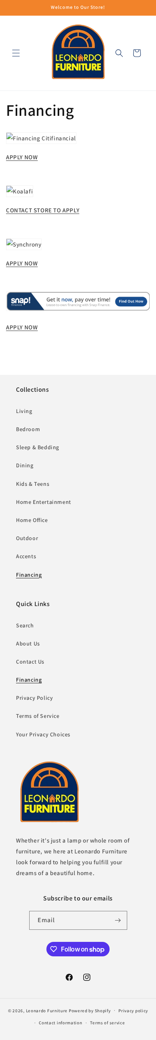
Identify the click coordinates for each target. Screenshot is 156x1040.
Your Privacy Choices (43, 734)
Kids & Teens (32, 483)
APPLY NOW (22, 157)
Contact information (60, 1023)
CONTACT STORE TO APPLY (42, 210)
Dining (25, 465)
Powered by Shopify (90, 1010)
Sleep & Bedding (37, 447)
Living (24, 411)
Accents (26, 556)
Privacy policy (133, 1010)
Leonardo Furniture (47, 1010)
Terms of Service (38, 715)
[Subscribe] (118, 920)
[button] (16, 53)
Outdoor (27, 538)
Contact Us (30, 661)
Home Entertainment (43, 502)
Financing (29, 574)
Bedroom (28, 429)
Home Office (32, 520)
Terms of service (107, 1023)
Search (25, 625)
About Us (28, 643)
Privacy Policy (34, 697)
